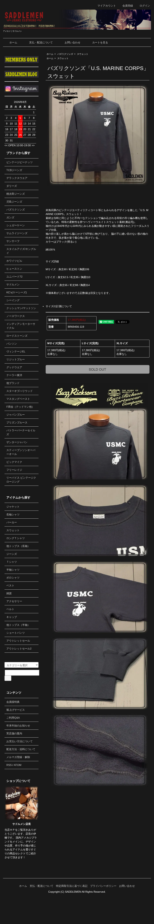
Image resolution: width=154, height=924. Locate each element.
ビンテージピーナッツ (19, 162)
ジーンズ (11, 553)
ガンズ (10, 217)
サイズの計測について (59, 306)
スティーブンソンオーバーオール (20, 452)
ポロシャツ (13, 577)
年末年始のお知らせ (18, 725)
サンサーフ (13, 241)
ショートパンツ (15, 632)
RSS (9, 764)
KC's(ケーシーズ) (16, 292)
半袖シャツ (13, 569)
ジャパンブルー (15, 414)
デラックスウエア (16, 178)
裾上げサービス (15, 709)
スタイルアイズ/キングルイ (21, 250)
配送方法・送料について (20, 749)
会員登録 (127, 5)
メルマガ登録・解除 (18, 757)
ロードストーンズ (16, 335)
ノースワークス (15, 316)
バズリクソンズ (65, 54)
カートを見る (100, 42)
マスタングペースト (18, 398)
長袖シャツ (13, 514)
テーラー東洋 (14, 375)
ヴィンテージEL (15, 351)
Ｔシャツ (11, 561)
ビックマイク (14, 461)
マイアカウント (106, 5)
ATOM (17, 764)
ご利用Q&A (13, 717)
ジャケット (13, 506)
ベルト (10, 609)
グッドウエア (14, 367)
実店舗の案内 (14, 733)
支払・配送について (41, 42)
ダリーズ (11, 185)
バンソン (11, 343)
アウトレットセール (18, 640)
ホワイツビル (14, 260)
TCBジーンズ (14, 170)
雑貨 (9, 593)
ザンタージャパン (16, 442)
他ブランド (13, 383)
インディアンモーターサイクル (20, 325)
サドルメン (13, 284)
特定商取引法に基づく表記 (72, 885)
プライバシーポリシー (103, 885)
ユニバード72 (14, 276)
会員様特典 (13, 701)
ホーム (13, 42)
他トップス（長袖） (18, 546)
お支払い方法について (19, 741)
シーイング (13, 300)
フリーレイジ (14, 469)
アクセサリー (14, 601)
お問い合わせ (72, 42)
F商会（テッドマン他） (20, 406)
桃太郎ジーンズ (15, 193)
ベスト (10, 585)
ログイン (145, 5)
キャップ (11, 617)
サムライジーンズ (16, 233)
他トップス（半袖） (18, 624)
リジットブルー (15, 359)
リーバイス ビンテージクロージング (21, 479)
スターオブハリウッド (19, 390)
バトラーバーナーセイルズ (20, 432)
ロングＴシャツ (15, 538)
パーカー (11, 522)
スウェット (82, 54)
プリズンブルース (16, 422)
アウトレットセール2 (19, 648)
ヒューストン (14, 268)
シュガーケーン (15, 225)
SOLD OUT (97, 369)
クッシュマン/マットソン (21, 308)
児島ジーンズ (14, 201)
